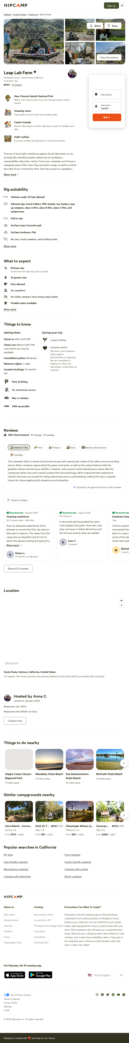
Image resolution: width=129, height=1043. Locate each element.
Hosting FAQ (41, 942)
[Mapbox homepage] (12, 663)
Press (7, 937)
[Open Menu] (122, 6)
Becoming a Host (43, 914)
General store (11, 920)
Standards (39, 937)
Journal (8, 925)
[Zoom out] (121, 605)
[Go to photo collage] (34, 41)
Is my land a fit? (42, 920)
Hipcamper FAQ (12, 942)
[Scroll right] (124, 763)
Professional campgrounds (48, 925)
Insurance (39, 931)
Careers (8, 931)
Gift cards (9, 914)
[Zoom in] (121, 600)
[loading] (107, 117)
